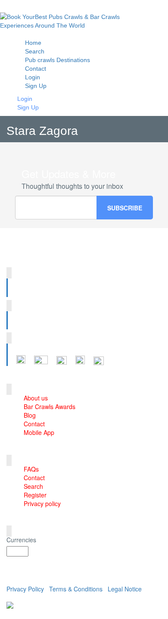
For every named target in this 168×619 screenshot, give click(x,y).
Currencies (21, 539)
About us (36, 398)
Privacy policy (42, 503)
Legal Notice (125, 589)
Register (35, 495)
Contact (34, 423)
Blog (30, 415)
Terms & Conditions (76, 589)
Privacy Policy (25, 589)
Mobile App (39, 432)
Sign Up (36, 85)
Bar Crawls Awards (49, 406)
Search (33, 486)
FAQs (31, 469)
